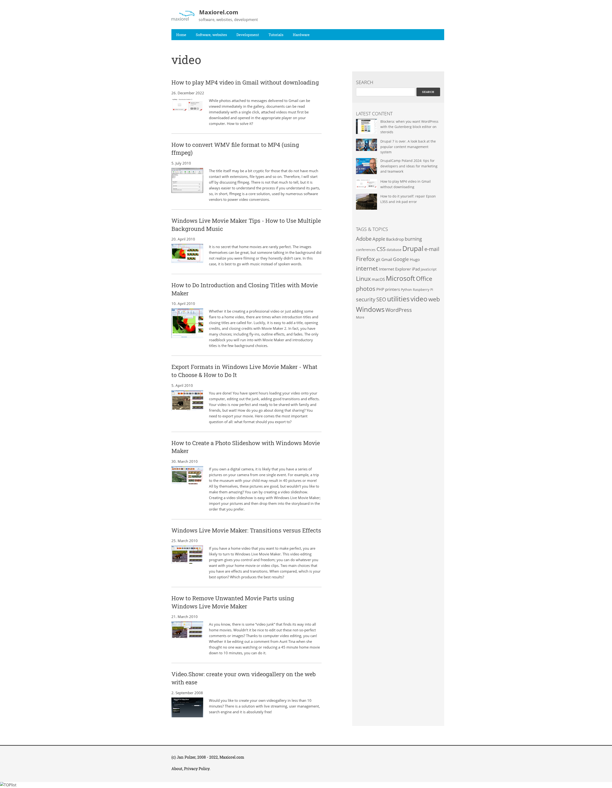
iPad (416, 269)
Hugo (415, 259)
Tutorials (275, 34)
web (434, 299)
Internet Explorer (395, 269)
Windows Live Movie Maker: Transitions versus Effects (246, 530)
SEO (381, 299)
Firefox (365, 259)
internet (367, 268)
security (365, 299)
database (394, 249)
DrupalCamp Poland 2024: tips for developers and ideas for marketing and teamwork (408, 166)
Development (247, 34)
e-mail (431, 249)
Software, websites (211, 34)
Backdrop (395, 239)
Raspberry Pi (423, 289)
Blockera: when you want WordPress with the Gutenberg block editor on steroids (409, 126)
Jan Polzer (186, 757)
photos (365, 288)
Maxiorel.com (231, 757)
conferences (366, 249)
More (360, 317)
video (418, 298)
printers (392, 289)
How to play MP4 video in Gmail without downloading (245, 82)
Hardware (301, 34)
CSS (381, 249)
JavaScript (429, 269)
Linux (363, 278)
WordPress (398, 310)
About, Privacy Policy (190, 768)
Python (406, 289)
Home (181, 34)
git (378, 259)
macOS (378, 279)
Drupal (412, 248)
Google (401, 259)
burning (413, 239)
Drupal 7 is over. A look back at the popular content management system (408, 146)
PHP (380, 289)
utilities (398, 298)
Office (424, 278)
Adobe (364, 238)
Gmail (386, 259)
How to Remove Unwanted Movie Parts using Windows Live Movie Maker (232, 602)
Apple (378, 239)
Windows (370, 309)
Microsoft (400, 278)
